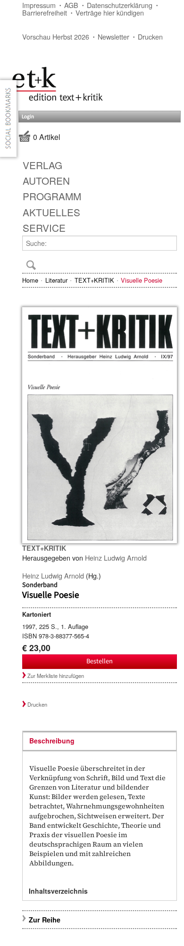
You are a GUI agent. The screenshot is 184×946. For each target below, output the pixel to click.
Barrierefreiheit (44, 12)
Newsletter (113, 36)
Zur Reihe (44, 919)
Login (28, 116)
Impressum (39, 5)
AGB (71, 5)
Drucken (150, 36)
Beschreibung (52, 740)
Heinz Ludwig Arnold (116, 558)
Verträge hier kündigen (109, 12)
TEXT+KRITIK (94, 280)
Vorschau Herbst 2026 (55, 36)
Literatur (56, 280)
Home (30, 280)
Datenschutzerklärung (119, 5)
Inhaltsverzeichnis (58, 891)
